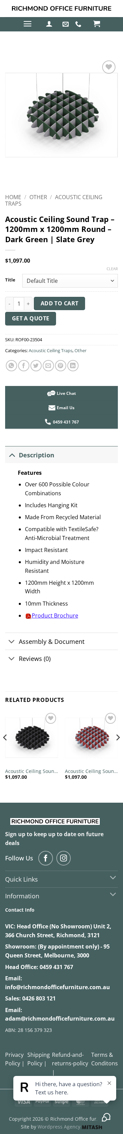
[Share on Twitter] (36, 365)
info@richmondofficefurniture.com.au (57, 987)
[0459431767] (79, 24)
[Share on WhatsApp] (11, 365)
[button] (27, 23)
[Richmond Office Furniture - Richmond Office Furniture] (61, 9)
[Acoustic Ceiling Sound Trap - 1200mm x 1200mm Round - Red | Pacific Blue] (91, 737)
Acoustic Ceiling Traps (50, 350)
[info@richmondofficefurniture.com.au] (66, 24)
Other (38, 197)
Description (36, 455)
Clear (112, 268)
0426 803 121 (39, 998)
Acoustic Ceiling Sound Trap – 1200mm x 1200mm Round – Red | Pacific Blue (91, 771)
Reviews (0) (35, 658)
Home (13, 197)
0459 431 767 (56, 967)
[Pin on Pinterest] (60, 365)
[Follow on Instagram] (63, 858)
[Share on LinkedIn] (73, 365)
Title (10, 280)
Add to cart (60, 303)
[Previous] (5, 751)
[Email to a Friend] (48, 365)
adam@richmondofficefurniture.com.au (60, 1018)
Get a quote (31, 318)
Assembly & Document (51, 641)
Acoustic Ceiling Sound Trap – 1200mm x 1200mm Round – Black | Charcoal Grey (31, 771)
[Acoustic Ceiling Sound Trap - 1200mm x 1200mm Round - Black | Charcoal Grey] (31, 737)
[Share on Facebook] (23, 365)
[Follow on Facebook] (45, 858)
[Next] (117, 751)
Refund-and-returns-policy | (70, 1063)
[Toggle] (11, 454)
